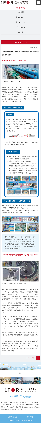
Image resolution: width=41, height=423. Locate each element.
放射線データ (20, 22)
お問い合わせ (12, 417)
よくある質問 (28, 417)
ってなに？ (20, 396)
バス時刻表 (20, 12)
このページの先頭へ (30, 357)
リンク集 (20, 32)
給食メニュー (20, 17)
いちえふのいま (21, 27)
